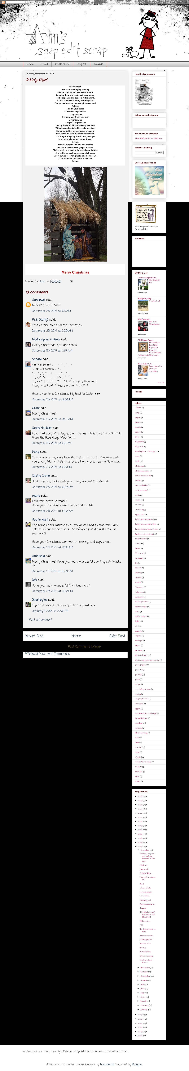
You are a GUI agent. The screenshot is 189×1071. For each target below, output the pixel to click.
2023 (140, 809)
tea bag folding (141, 718)
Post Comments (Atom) (84, 646)
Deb (34, 580)
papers (138, 645)
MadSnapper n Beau (46, 339)
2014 (140, 846)
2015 (140, 842)
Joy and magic (146, 892)
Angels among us (147, 904)
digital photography (143, 519)
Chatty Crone (41, 476)
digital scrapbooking (144, 534)
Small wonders (146, 935)
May (142, 993)
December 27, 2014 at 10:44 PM (52, 571)
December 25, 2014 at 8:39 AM (52, 399)
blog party (139, 442)
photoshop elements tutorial (147, 660)
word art (138, 771)
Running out (145, 900)
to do (137, 737)
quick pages (140, 665)
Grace (36, 408)
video (137, 752)
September (145, 976)
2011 (140, 1023)
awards (98, 64)
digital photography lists (145, 524)
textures (138, 728)
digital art (139, 514)
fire (136, 563)
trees (137, 742)
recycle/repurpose (143, 689)
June (142, 988)
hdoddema (107, 1064)
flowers (138, 568)
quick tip (139, 669)
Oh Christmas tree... (146, 961)
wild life (138, 767)
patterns (138, 650)
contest (138, 480)
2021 (140, 817)
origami (138, 636)
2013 (140, 1014)
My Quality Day (144, 298)
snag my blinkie (141, 699)
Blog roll (82, 64)
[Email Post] (71, 281)
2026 (140, 796)
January (144, 1009)
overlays (138, 640)
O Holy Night (145, 873)
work (137, 776)
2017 (140, 834)
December (145, 850)
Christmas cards (142, 471)
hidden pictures (141, 602)
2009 (140, 1031)
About (44, 64)
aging (137, 412)
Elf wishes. (144, 896)
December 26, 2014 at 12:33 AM (52, 511)
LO (136, 626)
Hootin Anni (40, 519)
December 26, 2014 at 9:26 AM (52, 547)
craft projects (141, 490)
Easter (137, 548)
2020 (140, 821)
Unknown (38, 299)
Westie (138, 757)
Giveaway (139, 587)
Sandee (37, 359)
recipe (137, 684)
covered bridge (141, 485)
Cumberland (154, 301)
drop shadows (141, 539)
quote (137, 679)
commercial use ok (143, 475)
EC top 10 (139, 553)
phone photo (145, 888)
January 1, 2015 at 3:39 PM (50, 611)
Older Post (117, 636)
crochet (138, 505)
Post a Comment (40, 619)
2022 (140, 813)
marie (36, 495)
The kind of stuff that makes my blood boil (147, 914)
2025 (140, 800)
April (143, 997)
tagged (137, 708)
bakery (138, 432)
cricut (137, 500)
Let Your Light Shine (147, 277)
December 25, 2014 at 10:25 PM (52, 487)
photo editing (140, 655)
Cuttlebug (139, 509)
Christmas (139, 466)
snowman (139, 704)
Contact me (62, 64)
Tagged (143, 908)
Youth (137, 781)
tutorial (138, 747)
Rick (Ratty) (40, 319)
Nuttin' (143, 948)
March (143, 1001)
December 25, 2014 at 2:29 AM (52, 331)
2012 (140, 1019)
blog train (139, 446)
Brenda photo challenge (145, 451)
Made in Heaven (144, 364)
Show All (161, 383)
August (143, 980)
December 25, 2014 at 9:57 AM (52, 419)
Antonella (38, 556)
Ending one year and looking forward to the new (147, 857)
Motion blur (145, 944)
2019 (140, 825)
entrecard (139, 558)
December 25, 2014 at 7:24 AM (52, 350)
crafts (137, 495)
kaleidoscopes (141, 606)
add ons (138, 408)
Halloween (139, 592)
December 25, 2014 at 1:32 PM (51, 443)
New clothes (145, 952)
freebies (138, 577)
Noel (142, 884)
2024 (140, 804)
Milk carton (145, 921)
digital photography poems (146, 529)
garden (138, 582)
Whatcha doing (146, 956)
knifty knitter (141, 616)
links (137, 621)
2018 (140, 830)
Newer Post (34, 636)
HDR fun (144, 865)
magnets (138, 631)
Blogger (137, 1064)
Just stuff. (144, 869)
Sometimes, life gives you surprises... (155, 368)
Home (30, 64)
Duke (137, 543)
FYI (141, 925)
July (142, 984)
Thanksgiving (141, 733)
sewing (138, 694)
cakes (137, 456)
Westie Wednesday (143, 762)
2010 (140, 1027)
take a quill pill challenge (145, 713)
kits (136, 611)
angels (137, 417)
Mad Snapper (143, 319)
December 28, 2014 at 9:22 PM (52, 591)
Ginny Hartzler (42, 428)
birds (137, 437)
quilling (138, 674)
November (145, 967)
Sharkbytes (39, 599)
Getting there (146, 939)
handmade (139, 597)
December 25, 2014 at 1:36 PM (52, 467)
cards (137, 461)
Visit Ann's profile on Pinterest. (148, 138)
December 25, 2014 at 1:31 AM (51, 311)
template (138, 723)
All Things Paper (145, 340)
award (137, 422)
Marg (35, 452)
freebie (138, 572)
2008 (140, 1035)
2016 (140, 838)
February (144, 1005)
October (144, 972)
